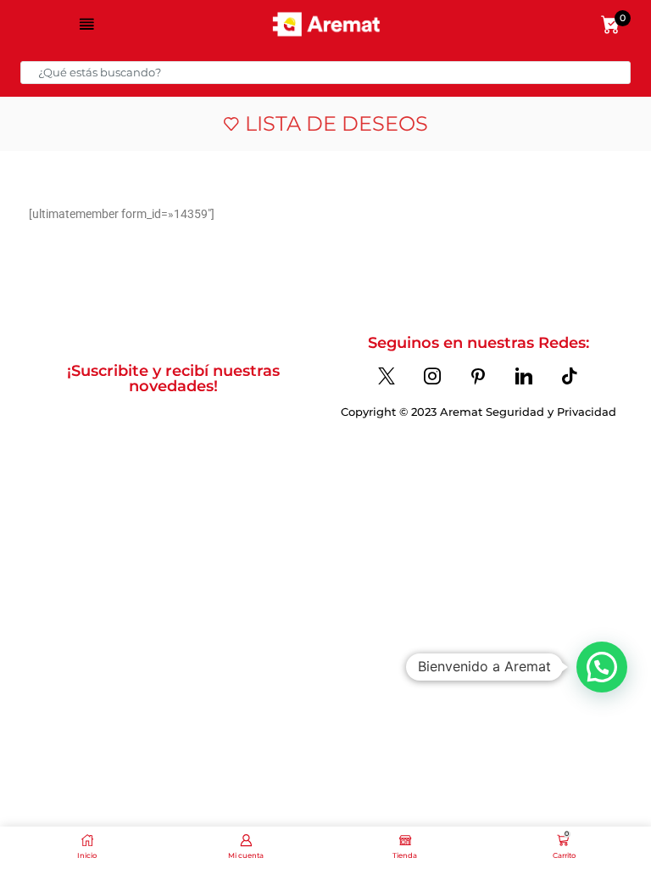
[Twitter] (386, 375)
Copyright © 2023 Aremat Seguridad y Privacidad (478, 411)
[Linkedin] (523, 375)
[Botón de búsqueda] (619, 72)
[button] (601, 667)
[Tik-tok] (569, 375)
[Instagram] (432, 375)
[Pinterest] (478, 375)
